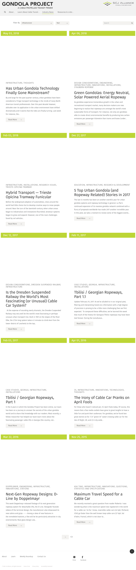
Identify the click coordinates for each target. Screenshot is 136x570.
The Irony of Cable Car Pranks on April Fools (101, 399)
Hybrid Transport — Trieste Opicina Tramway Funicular (28, 194)
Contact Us (41, 556)
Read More (12, 120)
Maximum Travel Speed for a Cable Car (98, 496)
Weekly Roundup (26, 556)
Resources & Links (65, 12)
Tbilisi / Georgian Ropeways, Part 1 (30, 399)
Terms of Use (27, 566)
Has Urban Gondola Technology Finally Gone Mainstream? (32, 90)
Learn (13, 556)
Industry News (47, 12)
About (11, 12)
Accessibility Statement (46, 566)
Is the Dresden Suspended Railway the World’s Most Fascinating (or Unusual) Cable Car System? (31, 299)
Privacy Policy (35, 566)
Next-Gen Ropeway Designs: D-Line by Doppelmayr (32, 496)
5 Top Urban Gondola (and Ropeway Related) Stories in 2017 (102, 192)
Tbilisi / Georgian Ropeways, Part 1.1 (98, 294)
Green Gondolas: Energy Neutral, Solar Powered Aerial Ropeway (101, 94)
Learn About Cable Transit (28, 12)
